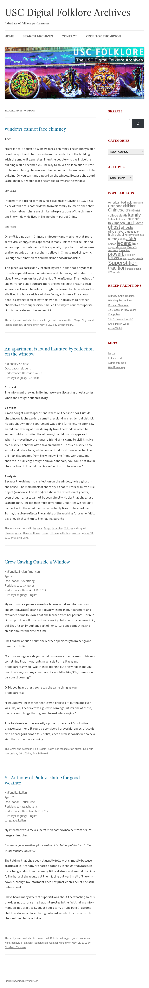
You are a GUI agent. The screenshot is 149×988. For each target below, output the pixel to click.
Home (9, 36)
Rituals (113, 258)
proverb (116, 254)
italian (82, 938)
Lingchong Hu (65, 324)
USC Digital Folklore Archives (67, 12)
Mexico (132, 247)
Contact (69, 36)
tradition (117, 268)
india (85, 748)
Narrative (57, 528)
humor (112, 239)
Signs (85, 320)
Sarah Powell (40, 753)
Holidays (138, 234)
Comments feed (117, 362)
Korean (112, 243)
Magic (77, 320)
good (74, 938)
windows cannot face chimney (35, 129)
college (113, 215)
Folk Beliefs (39, 320)
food (130, 222)
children (129, 206)
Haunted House (31, 533)
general (52, 320)
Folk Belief (133, 219)
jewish (122, 239)
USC (110, 272)
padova (15, 942)
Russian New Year (118, 305)
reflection (65, 533)
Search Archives (38, 36)
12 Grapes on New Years (122, 309)
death (123, 215)
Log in (111, 353)
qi (25, 324)
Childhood (115, 206)
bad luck (126, 202)
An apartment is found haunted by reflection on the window (49, 351)
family (134, 215)
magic (111, 247)
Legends (37, 528)
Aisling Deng (21, 537)
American (114, 202)
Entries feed (115, 358)
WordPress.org (116, 367)
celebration (138, 203)
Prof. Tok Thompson (103, 36)
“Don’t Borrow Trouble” (120, 319)
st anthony (27, 942)
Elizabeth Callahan (15, 947)
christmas (133, 210)
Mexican (121, 247)
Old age (68, 528)
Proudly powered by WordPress (21, 981)
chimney (17, 324)
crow (70, 748)
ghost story (117, 231)
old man (54, 533)
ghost (18, 533)
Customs (38, 938)
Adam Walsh (115, 328)
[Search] (138, 123)
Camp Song (114, 314)
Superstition (41, 942)
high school (116, 234)
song (131, 258)
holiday (129, 235)
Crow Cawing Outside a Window (37, 562)
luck (135, 244)
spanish (138, 258)
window (31, 324)
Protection (124, 250)
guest (78, 748)
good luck (133, 231)
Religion (130, 254)
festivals (120, 219)
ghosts (127, 227)
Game (138, 223)
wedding (117, 272)
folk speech (116, 223)
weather (53, 942)
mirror (45, 533)
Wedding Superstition (120, 300)
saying (123, 258)
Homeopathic (65, 320)
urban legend (133, 268)
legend (124, 243)
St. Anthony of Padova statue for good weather (42, 780)
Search (115, 111)
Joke (131, 238)
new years (113, 250)
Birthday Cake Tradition (121, 295)
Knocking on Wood (118, 323)
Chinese (9, 533)
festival (111, 219)
